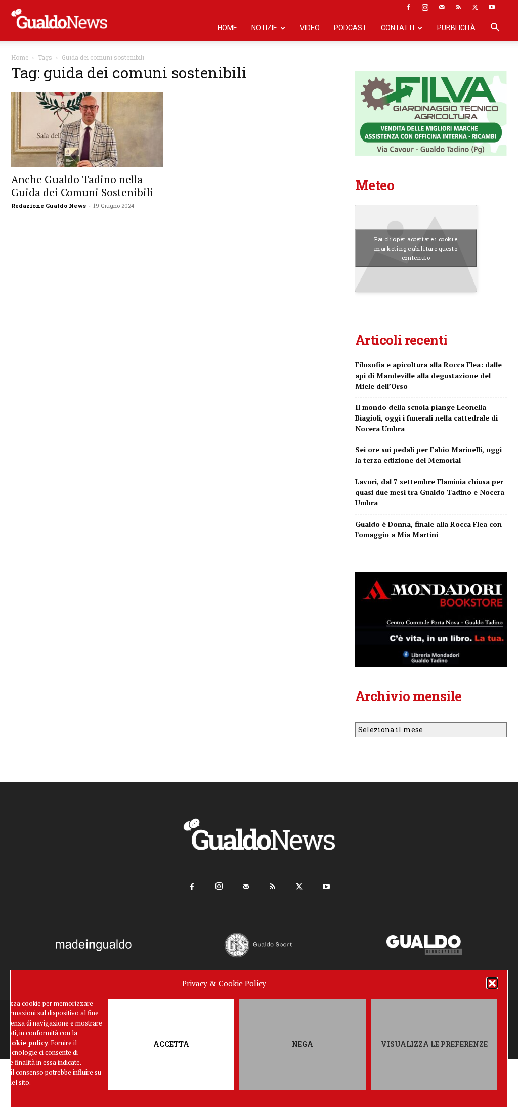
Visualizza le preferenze (434, 1044)
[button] (492, 983)
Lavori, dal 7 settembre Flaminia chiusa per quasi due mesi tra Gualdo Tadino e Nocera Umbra (429, 492)
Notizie (264, 28)
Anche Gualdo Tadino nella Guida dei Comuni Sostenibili (82, 185)
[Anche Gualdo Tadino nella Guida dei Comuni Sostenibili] (87, 129)
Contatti (397, 28)
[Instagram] (425, 7)
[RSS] (458, 7)
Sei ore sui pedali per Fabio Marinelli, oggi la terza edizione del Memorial (428, 455)
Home (227, 28)
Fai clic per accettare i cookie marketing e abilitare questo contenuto (416, 249)
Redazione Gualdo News (48, 205)
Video (310, 28)
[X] (475, 7)
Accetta (171, 1044)
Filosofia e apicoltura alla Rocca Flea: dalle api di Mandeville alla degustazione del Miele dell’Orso (428, 375)
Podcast (350, 28)
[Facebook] (408, 7)
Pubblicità (456, 28)
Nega (302, 1044)
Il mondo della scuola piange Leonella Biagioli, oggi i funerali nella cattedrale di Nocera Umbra (426, 417)
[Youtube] (491, 7)
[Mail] (441, 7)
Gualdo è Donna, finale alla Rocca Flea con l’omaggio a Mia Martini (428, 529)
